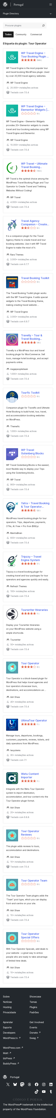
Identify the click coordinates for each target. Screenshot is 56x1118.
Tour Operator (30, 663)
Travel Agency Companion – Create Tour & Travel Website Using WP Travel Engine (35, 222)
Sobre (6, 996)
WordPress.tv (12, 1038)
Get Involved (37, 1022)
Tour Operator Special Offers (30, 935)
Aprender (8, 1022)
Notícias (7, 1001)
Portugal (14, 1077)
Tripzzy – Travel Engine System (31, 558)
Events (33, 1027)
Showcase (35, 996)
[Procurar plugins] (43, 25)
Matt (7, 1053)
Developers (9, 1032)
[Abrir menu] (51, 4)
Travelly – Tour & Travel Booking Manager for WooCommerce (31, 337)
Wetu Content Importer (30, 775)
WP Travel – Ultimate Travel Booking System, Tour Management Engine (34, 165)
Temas (33, 1001)
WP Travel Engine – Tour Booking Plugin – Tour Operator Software (34, 54)
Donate (35, 1032)
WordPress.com (13, 1047)
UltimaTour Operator (34, 720)
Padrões (34, 1012)
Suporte (7, 1027)
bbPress (9, 1058)
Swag (34, 1038)
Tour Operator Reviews (30, 833)
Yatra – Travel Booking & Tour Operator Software (35, 505)
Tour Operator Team (34, 880)
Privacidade (9, 1012)
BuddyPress (11, 1063)
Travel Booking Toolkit (35, 278)
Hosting (7, 1007)
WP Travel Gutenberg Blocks (32, 451)
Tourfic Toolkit (30, 392)
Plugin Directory (11, 13)
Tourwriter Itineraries (34, 609)
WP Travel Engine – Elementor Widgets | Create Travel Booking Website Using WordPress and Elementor (35, 108)
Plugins (33, 1007)
